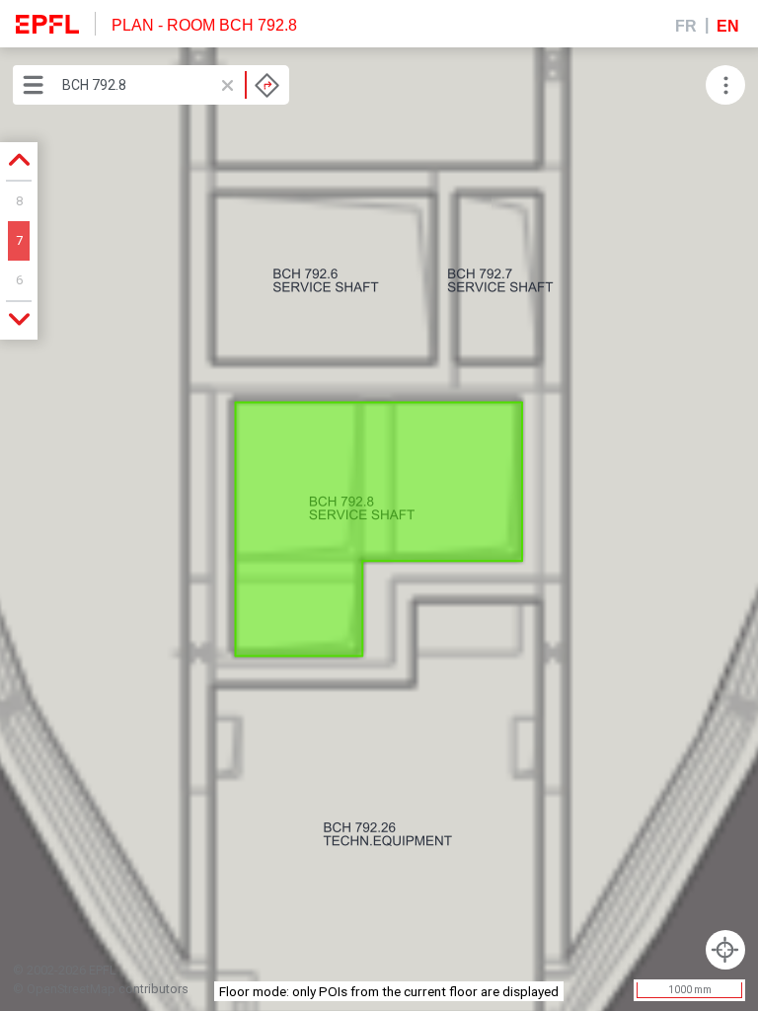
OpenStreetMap (71, 988)
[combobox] (170, 85)
